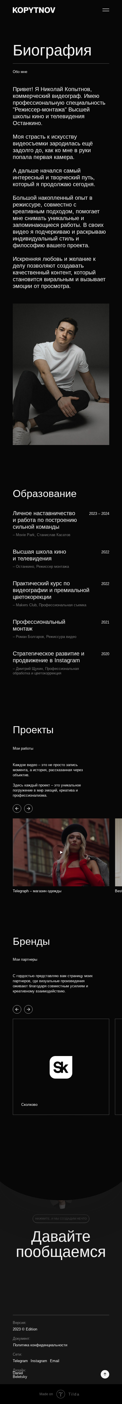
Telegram (20, 1361)
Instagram (39, 1361)
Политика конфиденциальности (40, 1345)
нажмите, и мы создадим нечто (61, 1218)
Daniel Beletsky (20, 1375)
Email (54, 1361)
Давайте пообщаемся (61, 1244)
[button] (61, 852)
